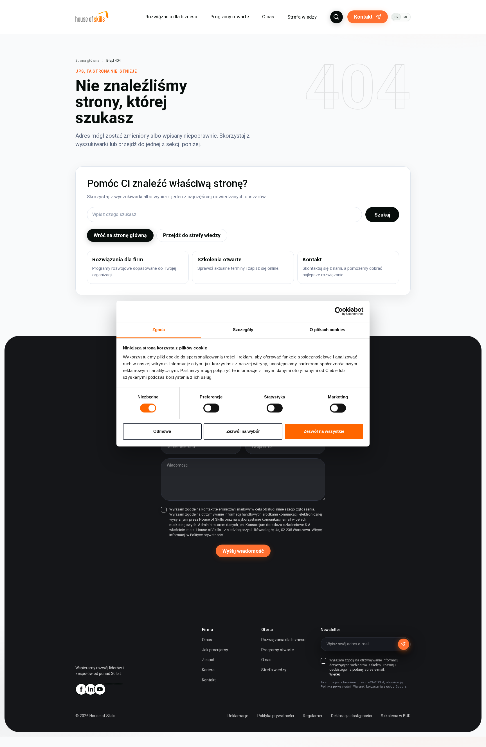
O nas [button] (268, 16)
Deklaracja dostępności (351, 715)
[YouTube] (99, 689)
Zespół (208, 659)
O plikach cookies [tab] (327, 329)
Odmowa (162, 431)
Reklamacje (238, 715)
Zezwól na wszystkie (324, 431)
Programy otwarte (229, 16)
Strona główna (87, 60)
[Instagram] (108, 683)
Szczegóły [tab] (243, 329)
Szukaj (382, 215)
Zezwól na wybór (243, 431)
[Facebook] (81, 689)
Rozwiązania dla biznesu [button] (171, 16)
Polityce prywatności (207, 535)
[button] (336, 17)
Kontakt (363, 17)
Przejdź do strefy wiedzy (191, 235)
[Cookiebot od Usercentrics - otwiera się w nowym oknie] (338, 311)
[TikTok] (118, 683)
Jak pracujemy (215, 650)
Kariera (208, 670)
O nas (207, 639)
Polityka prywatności (336, 686)
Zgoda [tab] (158, 329)
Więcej (334, 674)
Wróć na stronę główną (120, 235)
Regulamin (312, 715)
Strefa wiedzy (302, 17)
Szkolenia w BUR (396, 715)
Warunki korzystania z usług (374, 686)
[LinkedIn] (90, 689)
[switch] (211, 407)
